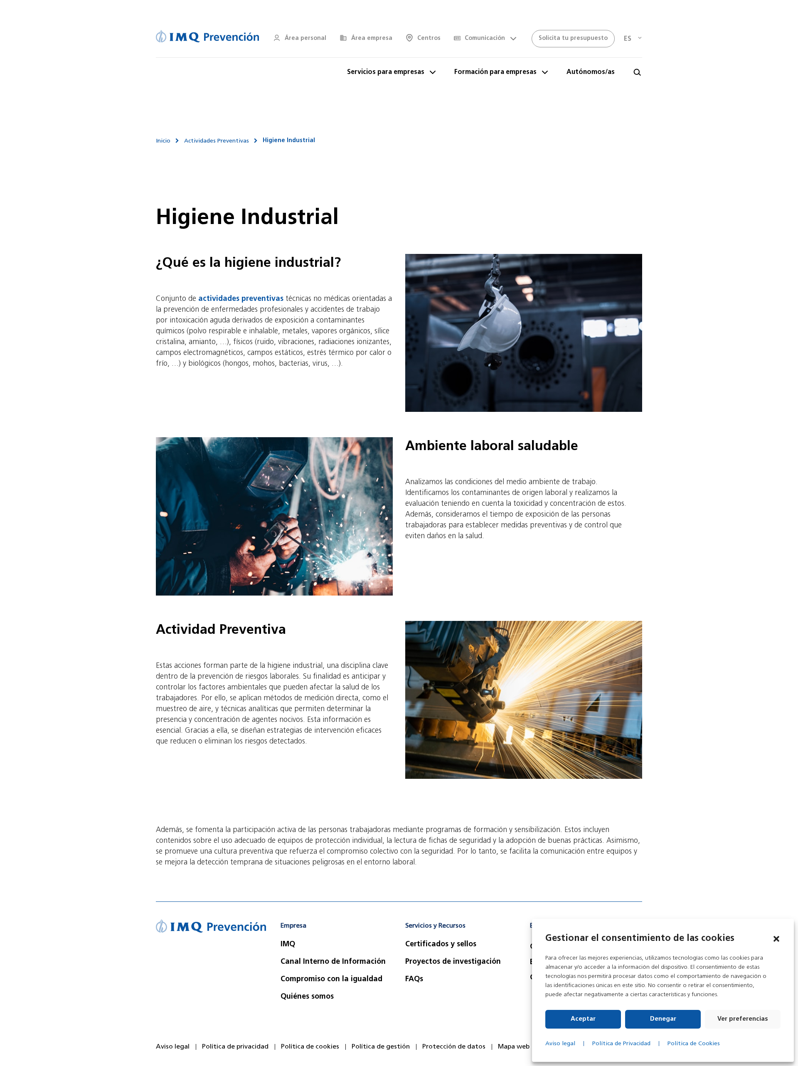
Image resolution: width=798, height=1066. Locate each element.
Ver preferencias (742, 1019)
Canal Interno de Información (333, 962)
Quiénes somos (307, 997)
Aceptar (583, 1019)
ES (627, 39)
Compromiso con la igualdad (331, 979)
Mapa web (514, 1047)
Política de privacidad (235, 1047)
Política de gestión (381, 1047)
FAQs (414, 979)
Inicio (163, 141)
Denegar (663, 1019)
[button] (776, 939)
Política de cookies (310, 1047)
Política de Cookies (693, 1044)
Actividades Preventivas (216, 141)
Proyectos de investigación (453, 962)
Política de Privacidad (621, 1044)
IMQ (288, 944)
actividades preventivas (240, 299)
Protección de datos (453, 1047)
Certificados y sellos (440, 944)
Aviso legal (560, 1044)
